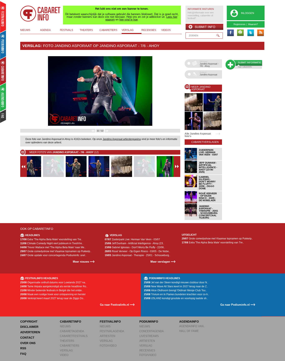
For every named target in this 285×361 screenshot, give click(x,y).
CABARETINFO (70, 321)
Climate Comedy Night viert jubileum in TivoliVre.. (51, 243)
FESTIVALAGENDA (112, 331)
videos (166, 30)
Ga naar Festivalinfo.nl (114, 304)
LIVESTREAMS (149, 336)
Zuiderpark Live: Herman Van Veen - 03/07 (132, 239)
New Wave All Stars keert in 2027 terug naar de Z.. (176, 286)
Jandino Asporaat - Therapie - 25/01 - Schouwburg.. (137, 255)
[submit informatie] (204, 27)
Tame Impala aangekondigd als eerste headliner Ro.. (53, 286)
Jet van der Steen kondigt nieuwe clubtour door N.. (176, 282)
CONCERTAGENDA (151, 331)
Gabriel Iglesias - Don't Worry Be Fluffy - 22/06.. (135, 247)
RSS (23, 348)
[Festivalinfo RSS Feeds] (260, 33)
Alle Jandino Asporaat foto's (198, 134)
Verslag (31, 46)
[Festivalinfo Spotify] (240, 33)
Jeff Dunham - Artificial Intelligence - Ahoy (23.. (134, 243)
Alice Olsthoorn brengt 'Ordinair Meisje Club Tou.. (175, 290)
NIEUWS (65, 326)
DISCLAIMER (29, 326)
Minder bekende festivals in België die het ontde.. (51, 290)
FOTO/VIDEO (108, 345)
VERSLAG (66, 350)
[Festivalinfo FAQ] (3, 116)
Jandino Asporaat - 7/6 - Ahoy (129, 46)
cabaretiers (108, 30)
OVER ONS (27, 343)
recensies (148, 30)
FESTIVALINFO (110, 321)
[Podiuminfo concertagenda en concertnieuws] (3, 44)
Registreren (239, 24)
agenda (45, 30)
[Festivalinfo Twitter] (250, 33)
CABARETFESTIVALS (74, 336)
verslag (128, 30)
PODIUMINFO (148, 321)
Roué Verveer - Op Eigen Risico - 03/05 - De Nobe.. (137, 251)
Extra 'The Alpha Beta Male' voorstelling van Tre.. (51, 239)
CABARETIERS (69, 345)
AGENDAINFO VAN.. (192, 326)
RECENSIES (147, 350)
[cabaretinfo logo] (40, 14)
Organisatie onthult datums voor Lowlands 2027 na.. (53, 282)
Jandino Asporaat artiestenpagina (122, 139)
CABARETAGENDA (72, 331)
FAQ (23, 353)
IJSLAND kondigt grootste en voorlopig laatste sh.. (176, 298)
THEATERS (67, 340)
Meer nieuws (81, 261)
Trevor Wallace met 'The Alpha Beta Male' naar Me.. (53, 247)
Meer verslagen (160, 261)
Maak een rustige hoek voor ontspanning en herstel (53, 294)
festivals (66, 30)
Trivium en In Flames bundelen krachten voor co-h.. (176, 294)
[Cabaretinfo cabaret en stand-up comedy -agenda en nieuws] (3, 70)
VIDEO (64, 355)
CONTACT (27, 337)
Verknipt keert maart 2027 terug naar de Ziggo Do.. (52, 298)
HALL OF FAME (189, 331)
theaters (86, 30)
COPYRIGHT (29, 321)
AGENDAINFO (189, 321)
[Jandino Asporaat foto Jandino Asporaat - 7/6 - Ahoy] (194, 110)
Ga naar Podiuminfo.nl (235, 304)
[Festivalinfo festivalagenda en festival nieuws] (3, 17)
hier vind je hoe (128, 19)
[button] (32, 91)
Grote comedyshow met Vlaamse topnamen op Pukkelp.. (55, 251)
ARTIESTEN (107, 336)
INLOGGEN (247, 13)
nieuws (25, 30)
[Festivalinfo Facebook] (230, 33)
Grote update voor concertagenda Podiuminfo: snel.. (53, 255)
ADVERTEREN (30, 332)
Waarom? (253, 24)
